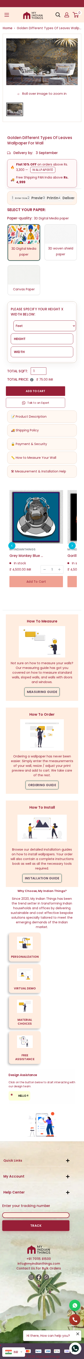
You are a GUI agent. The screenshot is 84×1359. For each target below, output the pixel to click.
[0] (76, 15)
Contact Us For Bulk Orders (38, 1268)
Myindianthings (22, 549)
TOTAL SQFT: (17, 371)
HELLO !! (19, 1095)
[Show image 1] (14, 109)
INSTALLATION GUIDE (42, 878)
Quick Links (12, 1160)
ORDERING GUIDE (42, 785)
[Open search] (58, 14)
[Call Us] (74, 1319)
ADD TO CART (35, 391)
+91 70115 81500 (38, 1259)
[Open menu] (6, 15)
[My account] (67, 14)
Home (7, 28)
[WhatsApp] (74, 1305)
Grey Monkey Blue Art (26, 555)
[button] (11, 545)
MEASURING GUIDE (42, 692)
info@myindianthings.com (38, 1263)
